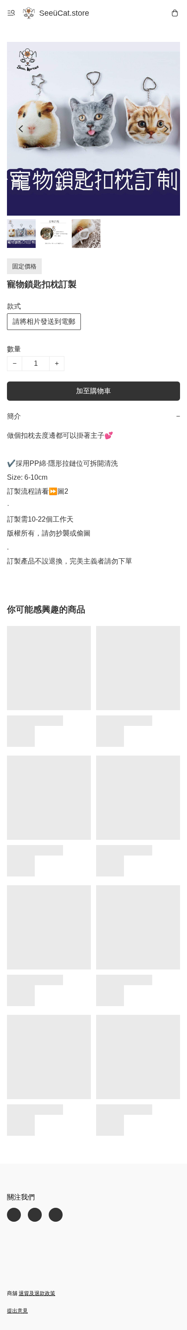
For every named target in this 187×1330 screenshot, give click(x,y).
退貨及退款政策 (37, 1293)
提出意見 (17, 1311)
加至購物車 (93, 391)
